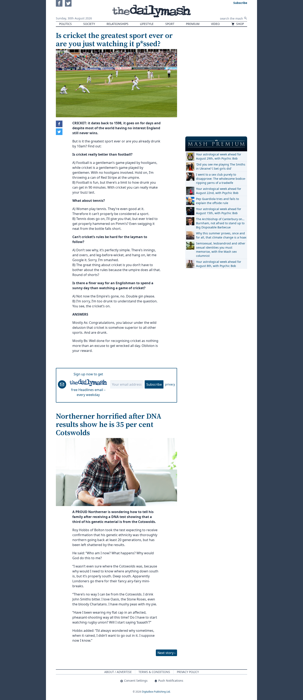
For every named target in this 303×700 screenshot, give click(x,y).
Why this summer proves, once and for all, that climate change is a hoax (221, 235)
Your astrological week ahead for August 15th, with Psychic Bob (218, 211)
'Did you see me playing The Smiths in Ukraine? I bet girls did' (220, 166)
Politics (65, 24)
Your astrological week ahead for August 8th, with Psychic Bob (218, 264)
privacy (170, 384)
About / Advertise (118, 672)
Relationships (117, 24)
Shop (239, 24)
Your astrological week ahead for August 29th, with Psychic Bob (218, 156)
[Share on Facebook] (59, 124)
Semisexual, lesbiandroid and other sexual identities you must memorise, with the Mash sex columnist (220, 249)
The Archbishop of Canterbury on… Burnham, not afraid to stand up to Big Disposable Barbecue (220, 223)
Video (215, 24)
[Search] (245, 18)
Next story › (166, 653)
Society (89, 24)
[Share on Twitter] (59, 131)
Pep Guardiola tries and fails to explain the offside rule (217, 201)
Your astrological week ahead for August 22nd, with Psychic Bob (218, 191)
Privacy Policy (188, 672)
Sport (169, 24)
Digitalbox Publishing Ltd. (156, 691)
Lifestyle (147, 24)
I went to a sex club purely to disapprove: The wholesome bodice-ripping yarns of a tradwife (221, 179)
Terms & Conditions (154, 672)
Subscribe (154, 384)
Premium (193, 24)
